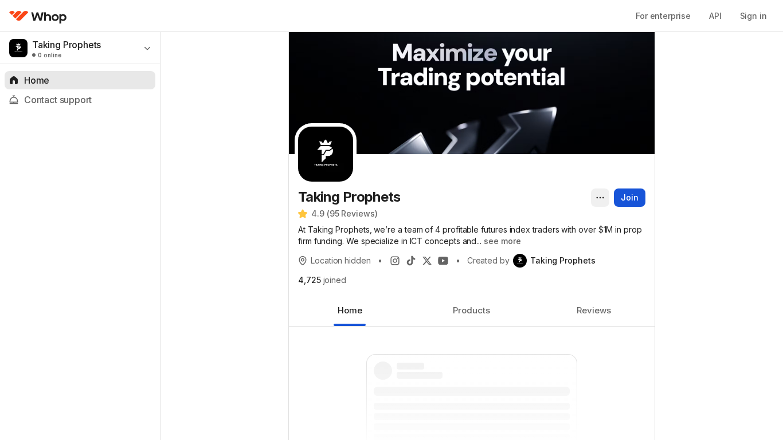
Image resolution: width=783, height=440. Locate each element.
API (715, 16)
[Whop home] (38, 16)
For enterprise (663, 16)
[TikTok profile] (411, 260)
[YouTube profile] (443, 260)
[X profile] (427, 260)
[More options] (600, 197)
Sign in (753, 16)
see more (502, 241)
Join (630, 197)
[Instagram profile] (395, 260)
